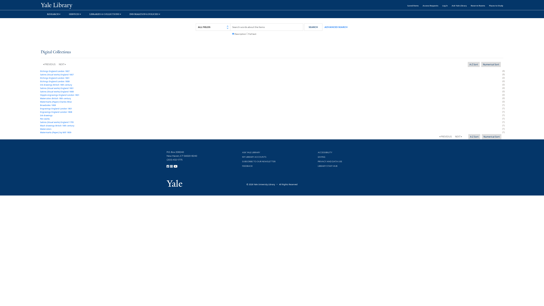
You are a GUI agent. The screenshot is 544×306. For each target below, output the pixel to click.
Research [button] (53, 14)
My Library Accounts (254, 157)
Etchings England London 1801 (55, 78)
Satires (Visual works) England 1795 (57, 122)
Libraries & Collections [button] (104, 14)
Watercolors (45, 129)
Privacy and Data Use (330, 161)
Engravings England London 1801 (56, 108)
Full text (252, 34)
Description (240, 34)
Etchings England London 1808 (55, 81)
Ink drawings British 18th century (56, 84)
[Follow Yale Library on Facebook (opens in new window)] (168, 166)
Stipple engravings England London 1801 (59, 95)
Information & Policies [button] (143, 14)
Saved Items (413, 5)
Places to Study (496, 5)
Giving (321, 157)
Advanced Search (336, 27)
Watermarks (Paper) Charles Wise (56, 101)
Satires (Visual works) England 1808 (57, 91)
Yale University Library (75, 5)
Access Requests (430, 5)
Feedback (247, 166)
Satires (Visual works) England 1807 (57, 74)
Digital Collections (56, 52)
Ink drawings (46, 115)
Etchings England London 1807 (55, 71)
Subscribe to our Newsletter (259, 161)
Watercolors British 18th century (55, 98)
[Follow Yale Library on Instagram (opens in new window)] (171, 166)
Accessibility (325, 152)
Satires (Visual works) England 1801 (57, 88)
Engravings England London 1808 (56, 112)
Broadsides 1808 (48, 105)
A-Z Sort (473, 64)
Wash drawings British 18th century (57, 125)
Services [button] (74, 14)
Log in (445, 5)
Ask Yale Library (459, 5)
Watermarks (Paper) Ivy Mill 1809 (55, 132)
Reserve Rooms (478, 5)
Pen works (45, 118)
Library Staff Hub (327, 166)
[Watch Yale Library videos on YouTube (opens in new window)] (175, 166)
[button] (313, 27)
